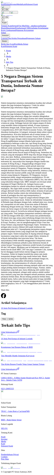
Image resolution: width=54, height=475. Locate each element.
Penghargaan (20, 28)
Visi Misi (21, 26)
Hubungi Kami (32, 4)
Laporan (4, 38)
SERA (10, 319)
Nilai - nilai (29, 26)
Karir (24, 4)
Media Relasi (23, 44)
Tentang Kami (6, 26)
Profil (3, 4)
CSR (27, 28)
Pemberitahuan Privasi (10, 454)
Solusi (7, 4)
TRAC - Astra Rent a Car (11, 411)
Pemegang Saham (33, 38)
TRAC (4, 319)
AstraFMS (25, 411)
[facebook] (3, 296)
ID (3, 10)
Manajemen (10, 28)
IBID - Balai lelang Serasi (11, 420)
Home (8, 51)
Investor (13, 4)
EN (7, 10)
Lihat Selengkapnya (9, 332)
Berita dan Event (7, 44)
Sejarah (15, 26)
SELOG (4, 428)
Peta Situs (5, 459)
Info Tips (9, 62)
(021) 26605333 (7, 389)
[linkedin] (9, 297)
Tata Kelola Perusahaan (17, 38)
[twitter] (7, 297)
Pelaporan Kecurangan (25, 30)
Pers (16, 44)
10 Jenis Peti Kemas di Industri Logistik (17, 308)
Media (19, 4)
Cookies (4, 457)
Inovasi (37, 26)
